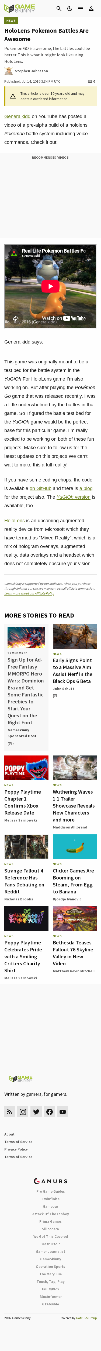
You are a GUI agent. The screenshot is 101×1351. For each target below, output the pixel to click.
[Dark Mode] (69, 8)
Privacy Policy (16, 1149)
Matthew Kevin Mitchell (74, 971)
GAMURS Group (86, 1318)
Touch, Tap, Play (51, 1281)
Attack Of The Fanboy (50, 1213)
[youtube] (62, 1111)
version (73, 497)
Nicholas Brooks (18, 899)
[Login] (91, 8)
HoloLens (14, 520)
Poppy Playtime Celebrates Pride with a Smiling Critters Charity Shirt (23, 956)
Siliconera (50, 1228)
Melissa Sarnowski (20, 820)
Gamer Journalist (50, 1251)
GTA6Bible (50, 1304)
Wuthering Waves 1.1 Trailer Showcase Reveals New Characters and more (74, 805)
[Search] (59, 8)
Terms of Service (18, 1141)
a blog (86, 488)
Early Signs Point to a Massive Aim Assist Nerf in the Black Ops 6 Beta (72, 670)
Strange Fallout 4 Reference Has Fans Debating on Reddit (24, 881)
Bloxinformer (51, 1296)
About (9, 1134)
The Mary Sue (50, 1274)
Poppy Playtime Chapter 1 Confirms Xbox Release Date (22, 802)
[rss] (9, 1111)
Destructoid (50, 1244)
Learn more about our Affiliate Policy (29, 593)
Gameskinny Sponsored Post (22, 733)
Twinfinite (51, 1198)
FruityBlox (50, 1289)
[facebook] (49, 1111)
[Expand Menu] (80, 8)
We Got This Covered (50, 1236)
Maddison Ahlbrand (70, 827)
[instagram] (22, 1111)
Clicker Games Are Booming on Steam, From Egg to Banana (73, 881)
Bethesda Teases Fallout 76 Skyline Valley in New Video (73, 953)
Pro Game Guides (50, 1191)
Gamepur (50, 1206)
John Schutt (63, 688)
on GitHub (40, 488)
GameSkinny (50, 1259)
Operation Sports (50, 1266)
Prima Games (50, 1221)
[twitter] (36, 1111)
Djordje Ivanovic (67, 899)
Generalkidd (17, 116)
